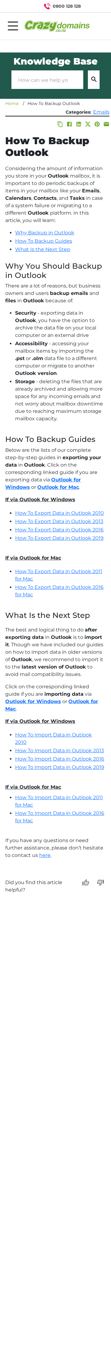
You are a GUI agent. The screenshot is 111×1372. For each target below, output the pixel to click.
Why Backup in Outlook (44, 233)
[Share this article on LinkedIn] (79, 124)
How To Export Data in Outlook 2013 (59, 521)
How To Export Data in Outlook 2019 (59, 538)
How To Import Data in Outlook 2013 (59, 750)
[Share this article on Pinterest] (97, 124)
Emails (101, 112)
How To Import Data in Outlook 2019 (59, 767)
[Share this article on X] (88, 124)
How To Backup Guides (43, 241)
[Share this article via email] (106, 124)
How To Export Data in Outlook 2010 (59, 513)
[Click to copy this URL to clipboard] (60, 124)
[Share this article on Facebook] (69, 124)
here (45, 855)
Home (11, 103)
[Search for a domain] (94, 6)
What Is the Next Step (42, 249)
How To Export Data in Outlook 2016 (59, 530)
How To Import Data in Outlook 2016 (59, 759)
